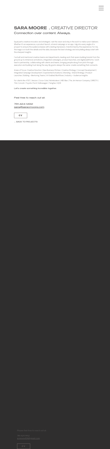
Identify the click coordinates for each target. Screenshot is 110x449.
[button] (101, 8)
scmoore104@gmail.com (28, 438)
